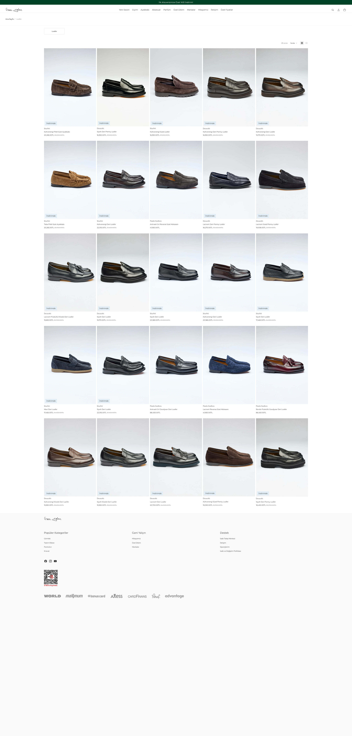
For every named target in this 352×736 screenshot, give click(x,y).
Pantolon (48, 547)
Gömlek (47, 538)
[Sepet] (345, 10)
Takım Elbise (49, 543)
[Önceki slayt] (48, 87)
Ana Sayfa (10, 19)
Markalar (135, 547)
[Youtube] (55, 561)
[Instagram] (50, 561)
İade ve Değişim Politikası (230, 551)
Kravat (47, 551)
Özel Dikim (136, 543)
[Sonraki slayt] (92, 87)
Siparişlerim (225, 547)
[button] (293, 43)
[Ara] (333, 10)
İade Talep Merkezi (227, 538)
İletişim (223, 543)
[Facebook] (45, 561)
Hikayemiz (136, 538)
